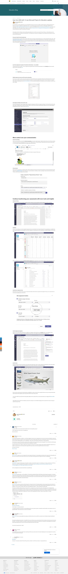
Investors (56, 566)
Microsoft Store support (16, 564)
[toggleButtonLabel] (58, 3)
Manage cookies (41, 572)
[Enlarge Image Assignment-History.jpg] (34, 214)
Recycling (55, 572)
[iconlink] (14, 419)
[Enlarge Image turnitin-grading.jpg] (34, 348)
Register (55, 1)
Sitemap (31, 572)
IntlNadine (15, 436)
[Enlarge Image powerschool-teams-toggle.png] (34, 71)
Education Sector (19, 3)
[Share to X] (36, 557)
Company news (56, 564)
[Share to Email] (41, 557)
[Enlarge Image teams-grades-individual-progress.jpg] (34, 275)
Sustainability (56, 570)
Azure (45, 561)
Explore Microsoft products (5, 569)
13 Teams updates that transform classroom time (22, 26)
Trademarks (48, 572)
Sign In (58, 1)
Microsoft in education (26, 561)
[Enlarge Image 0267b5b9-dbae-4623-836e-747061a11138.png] (34, 52)
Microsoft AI (35, 561)
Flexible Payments (16, 570)
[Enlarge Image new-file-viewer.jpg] (34, 378)
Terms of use (45, 572)
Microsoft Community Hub (12, 3)
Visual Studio (46, 570)
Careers (55, 561)
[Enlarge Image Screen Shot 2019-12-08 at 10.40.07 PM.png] (34, 155)
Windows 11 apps (5, 570)
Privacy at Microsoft (57, 565)
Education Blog (23, 3)
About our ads (58, 572)
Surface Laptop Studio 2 (5, 564)
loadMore (13, 544)
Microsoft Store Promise (16, 569)
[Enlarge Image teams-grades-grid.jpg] (34, 245)
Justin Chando (17, 22)
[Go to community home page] (9, 1)
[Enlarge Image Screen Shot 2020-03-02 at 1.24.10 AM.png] (17, 495)
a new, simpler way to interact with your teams (45, 26)
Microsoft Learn (46, 564)
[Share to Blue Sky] (39, 557)
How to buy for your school (26, 566)
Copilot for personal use (5, 566)
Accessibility (56, 569)
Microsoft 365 (35, 565)
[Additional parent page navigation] (15, 3)
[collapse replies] (10, 426)
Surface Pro (4, 561)
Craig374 (18, 505)
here (22, 67)
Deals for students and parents (27, 569)
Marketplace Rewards (47, 569)
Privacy (38, 572)
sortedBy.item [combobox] (55, 424)
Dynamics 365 (35, 564)
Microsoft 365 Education (26, 565)
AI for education (25, 570)
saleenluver (14, 505)
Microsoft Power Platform (36, 566)
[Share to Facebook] (35, 557)
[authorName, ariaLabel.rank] (14, 23)
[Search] (52, 1)
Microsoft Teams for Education (27, 564)
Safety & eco (52, 572)
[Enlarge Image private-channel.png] (34, 184)
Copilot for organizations (5, 565)
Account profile (15, 561)
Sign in (47, 552)
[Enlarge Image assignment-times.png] (34, 311)
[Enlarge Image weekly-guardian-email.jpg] (34, 91)
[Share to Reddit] (37, 557)
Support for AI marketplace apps (48, 565)
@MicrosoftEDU (52, 396)
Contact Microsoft (35, 572)
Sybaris (15, 529)
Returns (15, 565)
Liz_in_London (16, 503)
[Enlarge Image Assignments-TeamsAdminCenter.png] (34, 120)
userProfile (53, 414)
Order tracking (15, 566)
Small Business (35, 570)
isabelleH (15, 426)
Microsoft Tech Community (47, 566)
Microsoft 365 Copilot (36, 569)
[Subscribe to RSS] (40, 557)
